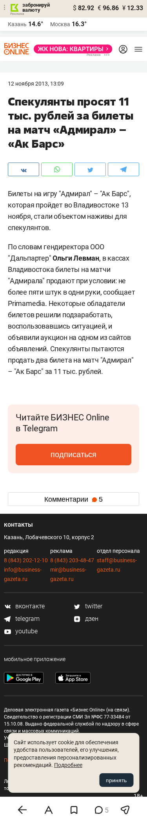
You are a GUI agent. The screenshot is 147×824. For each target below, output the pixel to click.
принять (116, 780)
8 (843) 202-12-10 (26, 560)
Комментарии (73, 499)
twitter (92, 606)
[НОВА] (71, 49)
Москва (60, 24)
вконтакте (29, 606)
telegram (27, 618)
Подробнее (68, 765)
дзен (90, 618)
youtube (26, 631)
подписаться (73, 454)
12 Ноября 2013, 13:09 (36, 83)
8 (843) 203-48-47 (72, 560)
